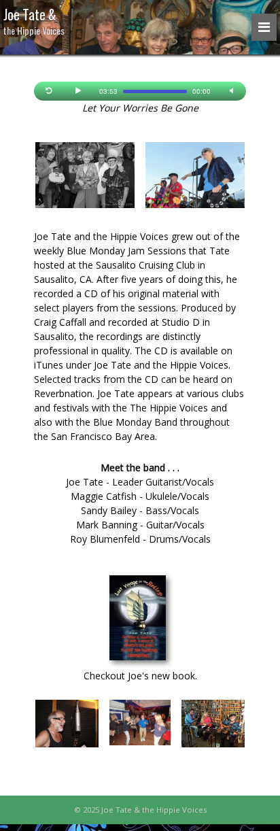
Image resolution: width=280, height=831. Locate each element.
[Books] (140, 620)
